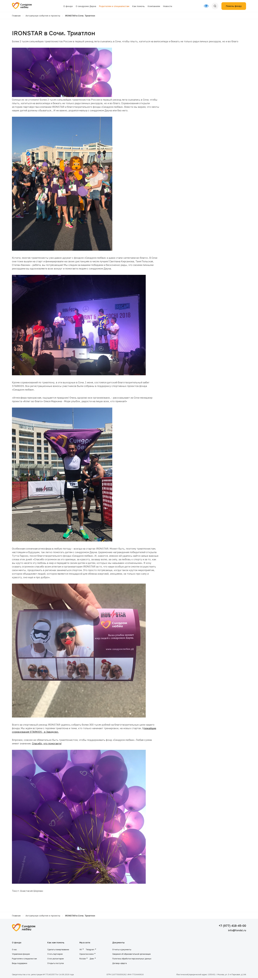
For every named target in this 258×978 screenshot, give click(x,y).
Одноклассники (86, 954)
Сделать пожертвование (58, 949)
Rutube (82, 959)
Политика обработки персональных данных (131, 959)
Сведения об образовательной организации (131, 954)
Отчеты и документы (121, 949)
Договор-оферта (119, 963)
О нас (14, 949)
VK (80, 949)
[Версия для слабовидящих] (208, 6)
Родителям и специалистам (114, 6)
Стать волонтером (55, 959)
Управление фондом (21, 954)
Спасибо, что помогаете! (47, 743)
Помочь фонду (234, 6)
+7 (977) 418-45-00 (232, 925)
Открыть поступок (55, 963)
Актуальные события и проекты (43, 15)
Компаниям (154, 6)
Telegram (90, 949)
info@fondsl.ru (237, 930)
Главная (16, 15)
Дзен (92, 959)
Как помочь (138, 6)
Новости (167, 6)
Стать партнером (55, 954)
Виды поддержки (19, 963)
